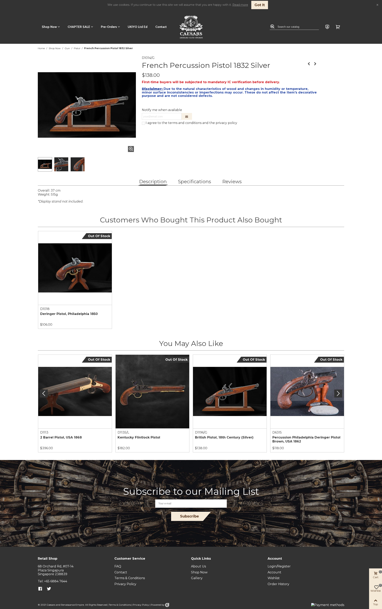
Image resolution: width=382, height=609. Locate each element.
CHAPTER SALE (79, 27)
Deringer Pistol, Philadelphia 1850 (69, 314)
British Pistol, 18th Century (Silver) (224, 437)
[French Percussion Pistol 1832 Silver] (131, 149)
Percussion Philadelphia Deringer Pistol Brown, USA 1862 (306, 439)
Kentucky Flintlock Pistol (139, 437)
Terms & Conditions (120, 604)
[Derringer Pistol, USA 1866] (309, 64)
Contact (161, 27)
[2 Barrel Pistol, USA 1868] (315, 64)
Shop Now (49, 27)
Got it (259, 5)
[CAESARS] (191, 27)
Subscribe (189, 516)
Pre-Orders (109, 27)
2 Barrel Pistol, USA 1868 (61, 437)
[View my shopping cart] (338, 26)
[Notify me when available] (187, 116)
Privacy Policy (141, 604)
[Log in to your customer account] (327, 26)
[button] (338, 394)
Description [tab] (153, 181)
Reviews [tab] (232, 181)
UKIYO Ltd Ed (137, 27)
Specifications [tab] (194, 181)
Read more (240, 5)
